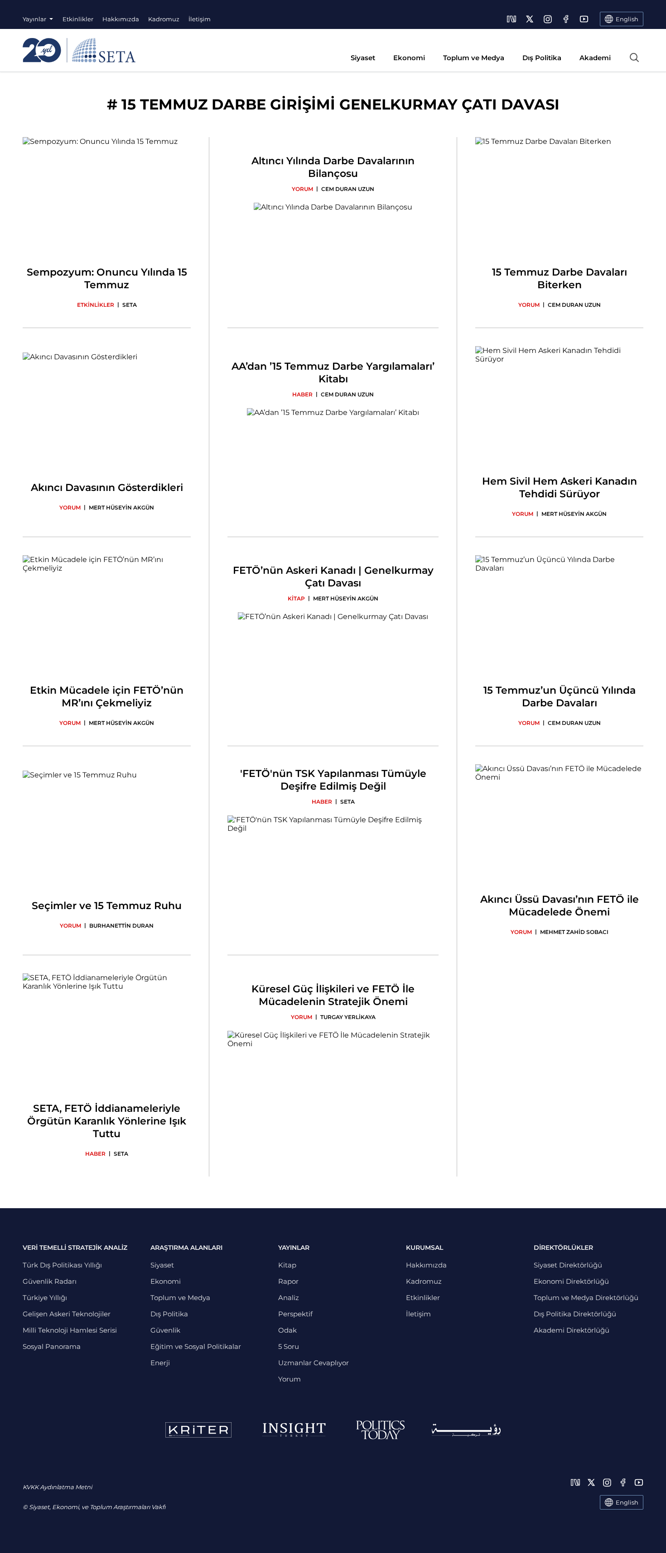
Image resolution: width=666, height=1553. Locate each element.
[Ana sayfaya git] (79, 50)
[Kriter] (198, 1430)
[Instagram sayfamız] (548, 19)
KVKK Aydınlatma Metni (57, 1487)
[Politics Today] (380, 1430)
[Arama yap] (634, 57)
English (627, 1502)
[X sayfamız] (530, 19)
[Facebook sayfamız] (566, 19)
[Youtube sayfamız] (584, 19)
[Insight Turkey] (294, 1430)
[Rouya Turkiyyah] (466, 1430)
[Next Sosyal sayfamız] (511, 19)
